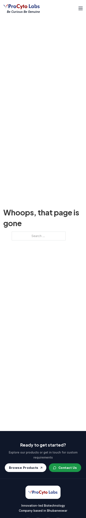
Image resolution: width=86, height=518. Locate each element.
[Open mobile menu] (80, 8)
